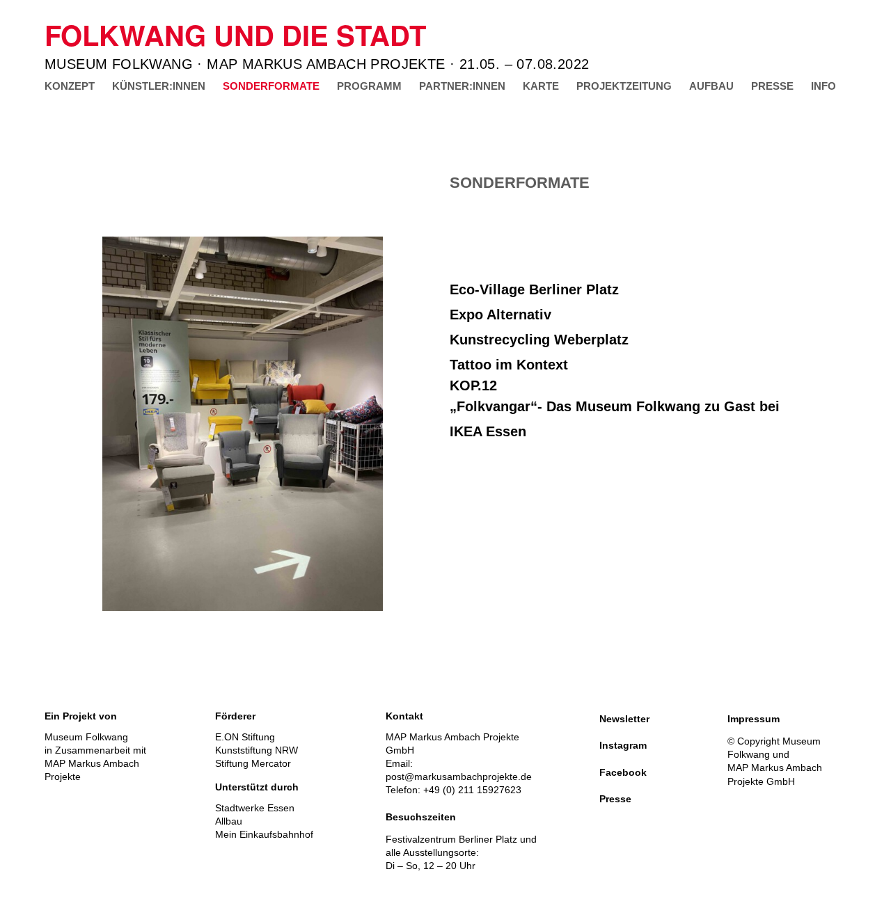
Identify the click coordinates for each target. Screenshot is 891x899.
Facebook (623, 772)
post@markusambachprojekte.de (459, 776)
